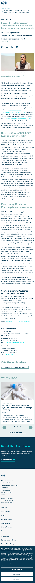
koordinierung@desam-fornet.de (15, 343)
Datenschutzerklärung (8, 540)
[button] (2, 47)
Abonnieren (6, 459)
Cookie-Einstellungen (8, 544)
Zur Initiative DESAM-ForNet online (13, 367)
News (8, 8)
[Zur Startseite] (4, 3)
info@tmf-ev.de (9, 503)
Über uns (4, 507)
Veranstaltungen (6, 519)
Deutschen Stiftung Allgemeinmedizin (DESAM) (17, 119)
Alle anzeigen (16, 432)
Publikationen (5, 523)
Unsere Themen (6, 527)
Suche (3, 531)
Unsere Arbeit (5, 511)
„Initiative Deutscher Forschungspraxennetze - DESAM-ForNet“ (13, 111)
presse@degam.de (11, 355)
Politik (3, 515)
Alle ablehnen (16, 574)
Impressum (5, 536)
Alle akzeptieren (17, 579)
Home (2, 8)
